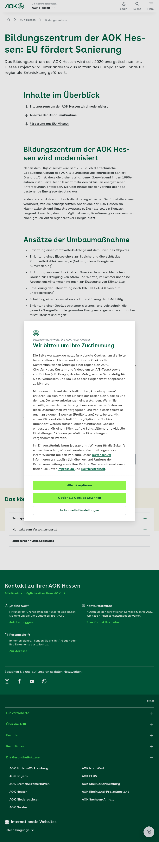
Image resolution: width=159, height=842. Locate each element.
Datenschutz (101, 455)
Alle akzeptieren (79, 485)
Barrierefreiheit (93, 469)
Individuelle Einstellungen (79, 510)
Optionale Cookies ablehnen (79, 498)
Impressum (66, 469)
